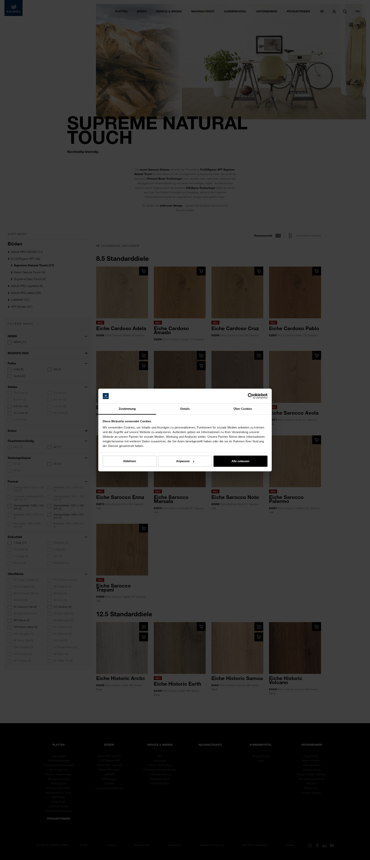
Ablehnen (129, 461)
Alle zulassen (240, 461)
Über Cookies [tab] (243, 408)
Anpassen (183, 461)
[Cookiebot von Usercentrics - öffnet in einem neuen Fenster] (250, 396)
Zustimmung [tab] (127, 408)
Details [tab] (185, 408)
